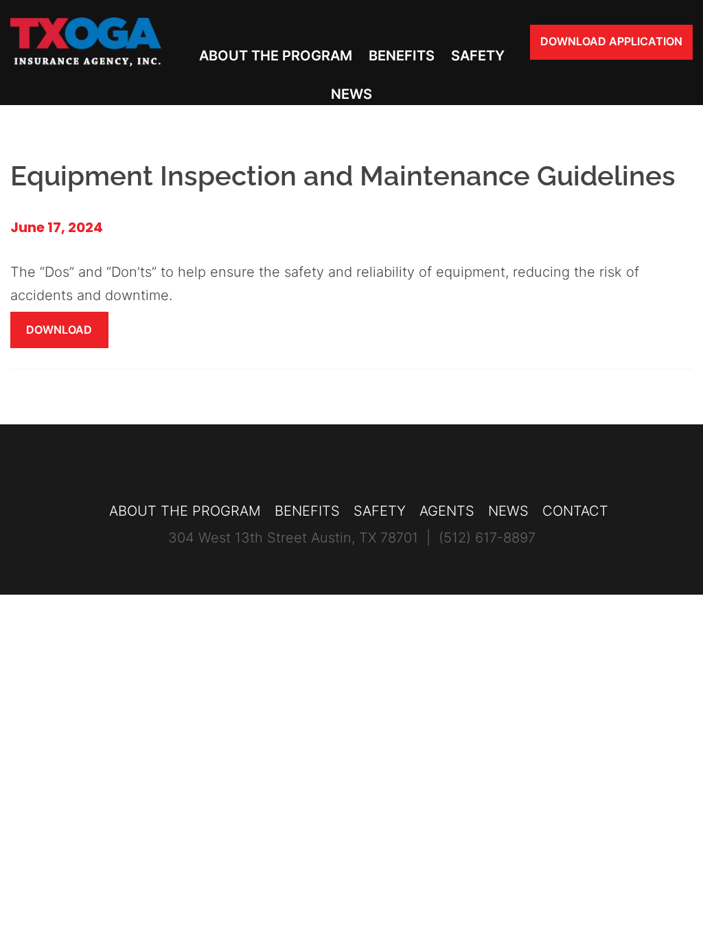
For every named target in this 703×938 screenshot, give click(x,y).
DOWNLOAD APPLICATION (611, 41)
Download (59, 329)
